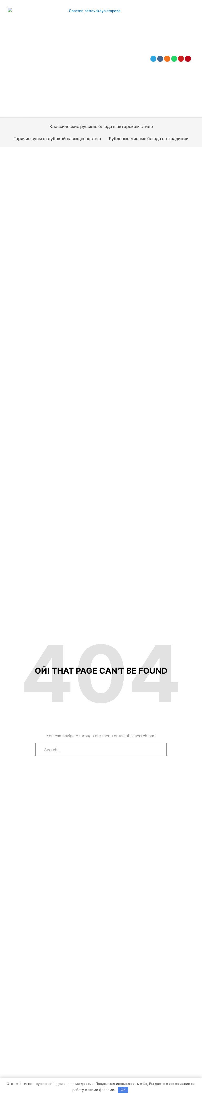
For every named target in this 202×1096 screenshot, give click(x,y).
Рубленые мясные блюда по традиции (149, 138)
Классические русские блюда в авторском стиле (101, 126)
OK (123, 1090)
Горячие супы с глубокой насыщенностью (57, 138)
